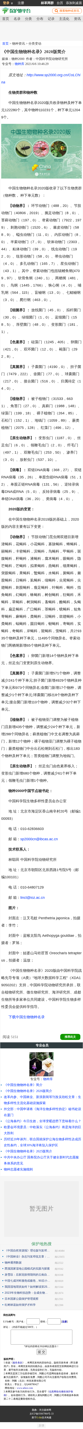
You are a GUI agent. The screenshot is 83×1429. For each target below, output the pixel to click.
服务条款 (17, 1362)
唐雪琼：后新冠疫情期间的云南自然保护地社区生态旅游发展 (27, 1274)
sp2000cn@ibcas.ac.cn (39, 839)
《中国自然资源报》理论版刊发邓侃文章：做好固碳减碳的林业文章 (27, 1250)
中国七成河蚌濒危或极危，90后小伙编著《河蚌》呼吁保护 (27, 1280)
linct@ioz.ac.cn (32, 898)
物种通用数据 (13, 1262)
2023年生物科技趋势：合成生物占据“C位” (27, 1292)
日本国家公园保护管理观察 (21, 1298)
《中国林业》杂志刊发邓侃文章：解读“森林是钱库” (27, 1256)
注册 (21, 3)
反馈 (41, 1425)
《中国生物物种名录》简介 (23, 1085)
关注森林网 (45, 1409)
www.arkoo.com (25, 1388)
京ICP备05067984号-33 (42, 1413)
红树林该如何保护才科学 (20, 1304)
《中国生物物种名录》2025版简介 (28, 1151)
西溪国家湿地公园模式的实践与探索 (27, 1268)
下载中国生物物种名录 (26, 1017)
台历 (60, 3)
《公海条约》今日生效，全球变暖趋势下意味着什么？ (42, 1121)
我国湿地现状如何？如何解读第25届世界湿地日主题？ (27, 1286)
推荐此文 (70, 1036)
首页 (5, 43)
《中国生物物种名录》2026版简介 (28, 1091)
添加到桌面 (74, 3)
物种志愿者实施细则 (18, 1169)
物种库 (19, 64)
